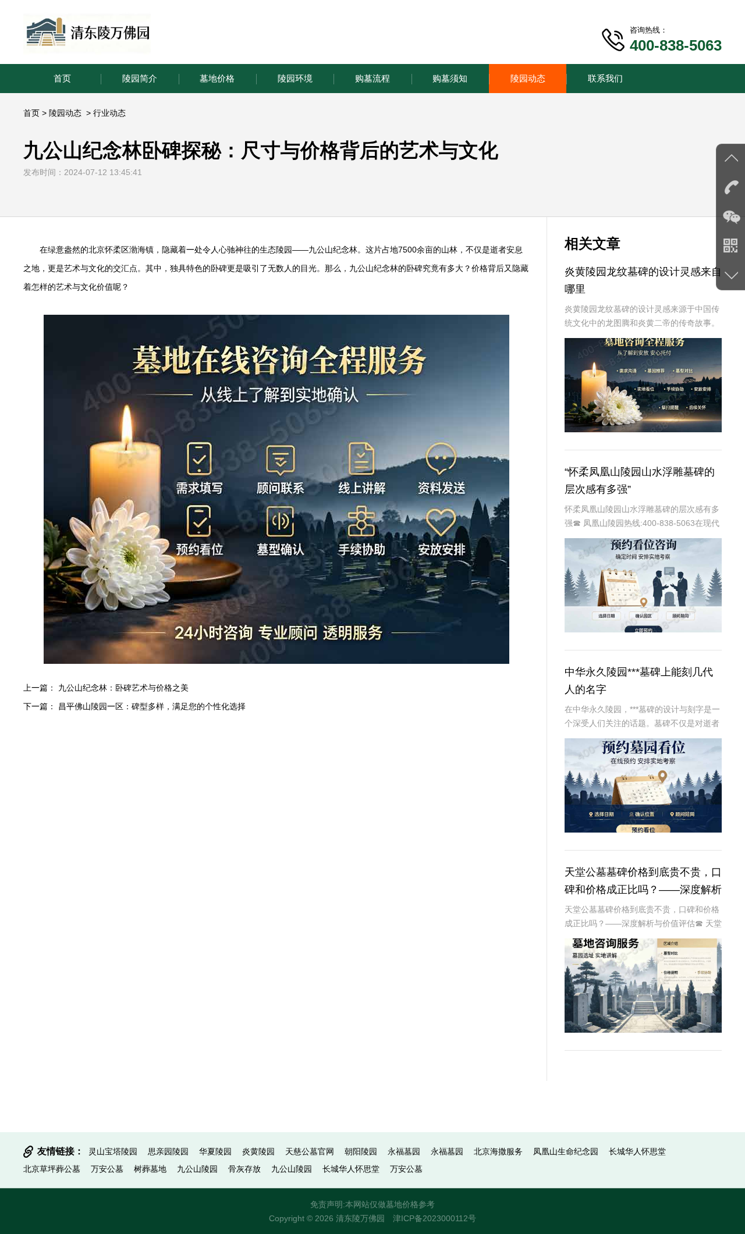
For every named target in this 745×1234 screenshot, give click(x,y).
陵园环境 (295, 78)
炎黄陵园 (258, 1151)
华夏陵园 (215, 1151)
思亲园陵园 (168, 1151)
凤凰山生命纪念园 (565, 1151)
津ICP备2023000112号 (434, 1218)
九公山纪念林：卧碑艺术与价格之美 (123, 687)
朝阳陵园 (361, 1151)
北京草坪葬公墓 (51, 1168)
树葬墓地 (150, 1168)
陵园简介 (139, 78)
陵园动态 (527, 78)
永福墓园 (404, 1151)
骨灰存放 (244, 1168)
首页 (62, 78)
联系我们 (605, 78)
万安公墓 (107, 1168)
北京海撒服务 (498, 1151)
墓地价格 (217, 78)
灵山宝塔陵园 (112, 1151)
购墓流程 (372, 78)
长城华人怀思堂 (637, 1151)
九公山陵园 (197, 1168)
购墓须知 (449, 78)
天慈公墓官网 (309, 1151)
